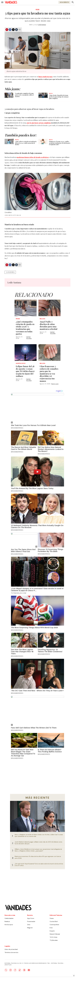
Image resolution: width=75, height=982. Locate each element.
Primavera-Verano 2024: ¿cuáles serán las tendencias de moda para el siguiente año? (59, 143)
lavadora (10, 272)
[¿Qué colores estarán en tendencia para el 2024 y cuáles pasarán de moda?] (9, 141)
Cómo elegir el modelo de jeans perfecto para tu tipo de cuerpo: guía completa (59, 96)
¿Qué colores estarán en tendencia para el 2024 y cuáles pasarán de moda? (25, 143)
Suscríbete (64, 2)
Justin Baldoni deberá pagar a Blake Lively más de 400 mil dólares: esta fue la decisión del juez (38, 843)
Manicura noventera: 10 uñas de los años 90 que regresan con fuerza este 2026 (38, 857)
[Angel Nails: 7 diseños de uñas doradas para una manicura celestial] (49, 308)
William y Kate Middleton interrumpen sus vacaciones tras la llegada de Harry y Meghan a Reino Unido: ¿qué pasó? (38, 850)
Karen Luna (54, 384)
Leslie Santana (42, 24)
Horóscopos (20, 363)
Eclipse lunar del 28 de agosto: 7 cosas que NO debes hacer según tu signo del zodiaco (25, 371)
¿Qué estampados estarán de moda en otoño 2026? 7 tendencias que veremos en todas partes (25, 327)
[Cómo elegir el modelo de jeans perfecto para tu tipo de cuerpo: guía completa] (43, 95)
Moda (37, 9)
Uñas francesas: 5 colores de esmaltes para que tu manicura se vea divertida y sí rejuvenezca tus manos (49, 373)
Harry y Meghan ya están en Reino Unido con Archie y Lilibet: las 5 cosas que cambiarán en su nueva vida (39, 835)
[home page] (11, 2)
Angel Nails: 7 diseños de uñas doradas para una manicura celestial (48, 325)
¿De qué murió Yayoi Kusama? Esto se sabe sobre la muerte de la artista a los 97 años (39, 864)
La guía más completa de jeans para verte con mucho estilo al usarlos (24, 94)
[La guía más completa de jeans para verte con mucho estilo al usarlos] (9, 95)
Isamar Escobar (29, 337)
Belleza (42, 319)
